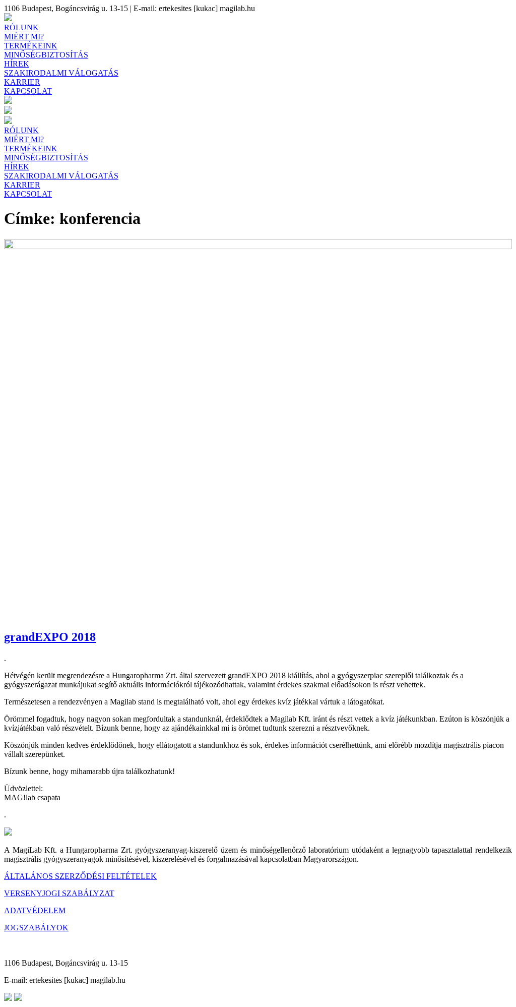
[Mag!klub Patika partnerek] (8, 111)
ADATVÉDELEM (35, 910)
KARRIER (22, 82)
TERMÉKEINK (30, 45)
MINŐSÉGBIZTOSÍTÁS (46, 54)
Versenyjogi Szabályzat (59, 893)
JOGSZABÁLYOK (36, 927)
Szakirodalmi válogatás (61, 73)
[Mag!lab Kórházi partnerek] (8, 101)
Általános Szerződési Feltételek (80, 876)
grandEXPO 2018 (50, 636)
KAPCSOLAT (28, 91)
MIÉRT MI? (24, 36)
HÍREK (16, 64)
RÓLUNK (21, 27)
